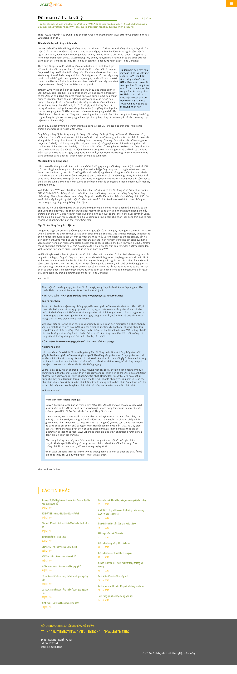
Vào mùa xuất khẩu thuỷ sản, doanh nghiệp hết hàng (122, 500)
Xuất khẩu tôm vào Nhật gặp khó (113, 576)
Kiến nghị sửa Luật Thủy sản (110, 533)
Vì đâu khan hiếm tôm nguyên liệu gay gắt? (61, 566)
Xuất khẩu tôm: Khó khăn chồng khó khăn (60, 603)
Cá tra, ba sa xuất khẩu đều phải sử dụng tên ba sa (121, 586)
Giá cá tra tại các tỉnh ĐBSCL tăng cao (115, 553)
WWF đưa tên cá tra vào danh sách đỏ (59, 556)
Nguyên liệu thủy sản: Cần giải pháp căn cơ (117, 523)
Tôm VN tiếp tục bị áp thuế (54, 537)
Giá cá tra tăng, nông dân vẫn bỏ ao (114, 543)
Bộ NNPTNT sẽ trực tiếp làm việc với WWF (60, 513)
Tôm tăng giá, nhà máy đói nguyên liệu (115, 596)
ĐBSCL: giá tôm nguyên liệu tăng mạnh (59, 546)
